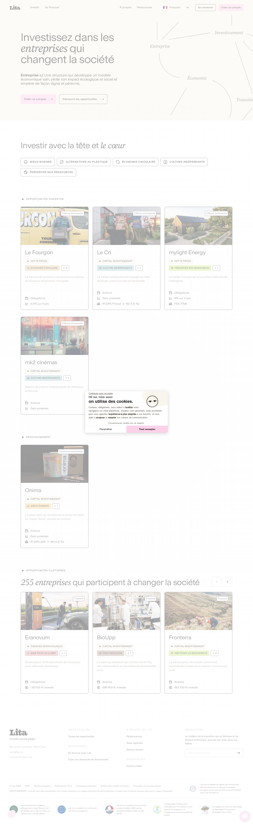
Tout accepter (147, 429)
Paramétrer (106, 429)
